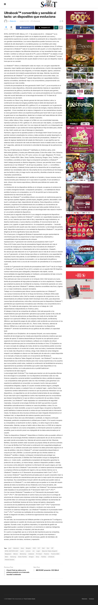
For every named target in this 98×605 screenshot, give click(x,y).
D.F (39, 548)
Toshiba (43, 556)
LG (33, 551)
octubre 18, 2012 (24, 21)
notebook (31, 554)
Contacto (91, 599)
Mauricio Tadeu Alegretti (49, 551)
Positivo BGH (55, 554)
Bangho (28, 548)
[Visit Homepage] (49, 4)
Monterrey (23, 554)
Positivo (46, 554)
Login (38, 551)
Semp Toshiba (22, 556)
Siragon (31, 556)
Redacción (13, 21)
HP (52, 548)
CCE (34, 548)
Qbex (6, 556)
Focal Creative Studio (29, 599)
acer (10, 548)
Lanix (22, 551)
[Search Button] (93, 4)
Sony (37, 556)
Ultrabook (51, 556)
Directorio (84, 599)
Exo (48, 548)
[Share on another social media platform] (61, 27)
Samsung (13, 556)
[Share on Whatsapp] (56, 27)
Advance (16, 548)
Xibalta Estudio (9, 559)
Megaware (8, 554)
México (15, 554)
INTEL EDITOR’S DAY (11, 551)
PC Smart (39, 554)
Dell (43, 548)
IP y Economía (35, 21)
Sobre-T (10, 599)
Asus (22, 548)
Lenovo (28, 551)
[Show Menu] (5, 4)
